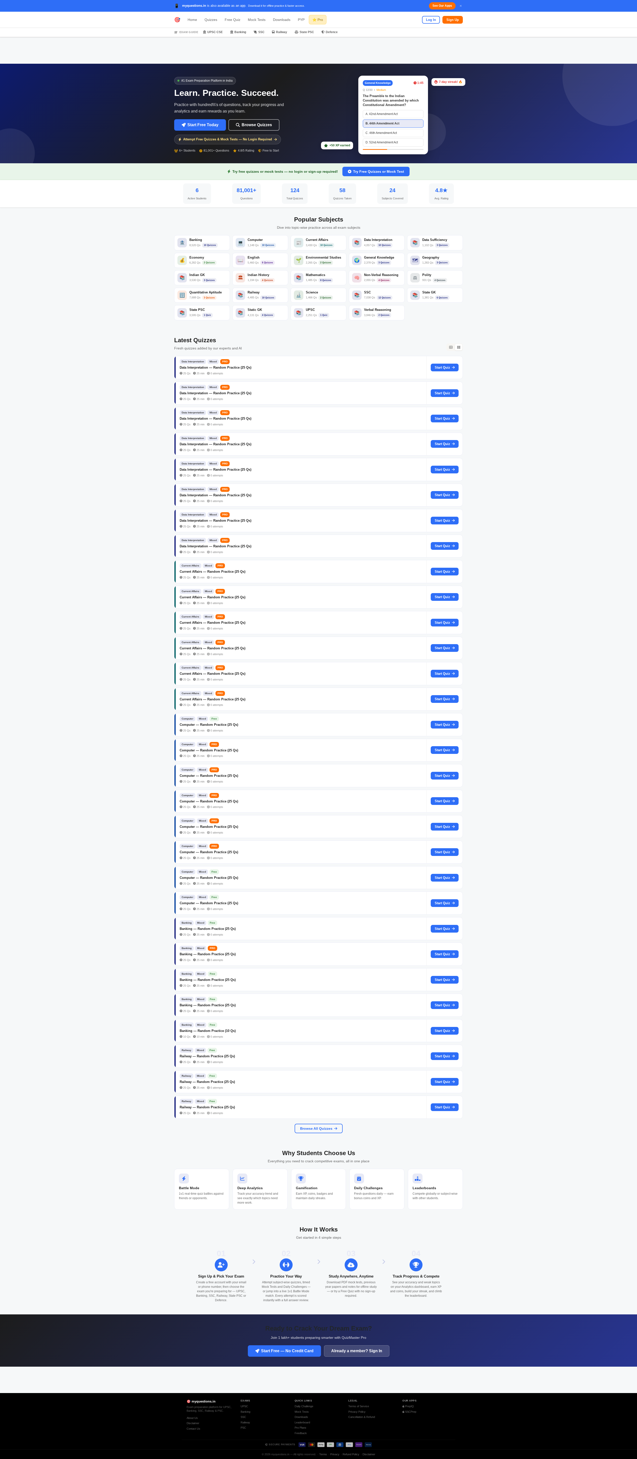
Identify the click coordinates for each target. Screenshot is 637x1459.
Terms (323, 1454)
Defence (332, 32)
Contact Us (193, 1428)
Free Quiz (232, 20)
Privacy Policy (357, 1411)
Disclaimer (193, 1423)
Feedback (301, 1433)
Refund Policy (351, 1454)
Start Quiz (442, 367)
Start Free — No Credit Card (287, 1351)
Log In (431, 20)
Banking (240, 32)
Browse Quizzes (257, 125)
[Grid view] (450, 347)
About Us (192, 1417)
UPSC (244, 1406)
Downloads (281, 20)
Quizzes (211, 20)
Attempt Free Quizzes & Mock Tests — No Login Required (227, 139)
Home (192, 20)
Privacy (334, 1454)
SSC (261, 32)
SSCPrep (410, 1411)
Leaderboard (302, 1422)
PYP (301, 20)
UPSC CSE (215, 32)
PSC (243, 1427)
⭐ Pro (317, 20)
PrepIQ (409, 1406)
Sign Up (452, 20)
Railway (281, 32)
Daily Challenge (304, 1406)
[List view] (458, 347)
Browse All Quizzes (316, 1128)
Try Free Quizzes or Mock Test (378, 171)
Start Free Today (202, 125)
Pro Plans (300, 1427)
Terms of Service (358, 1406)
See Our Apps (442, 5)
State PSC (307, 32)
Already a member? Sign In (356, 1351)
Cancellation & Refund (361, 1416)
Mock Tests (256, 20)
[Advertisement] (318, 50)
